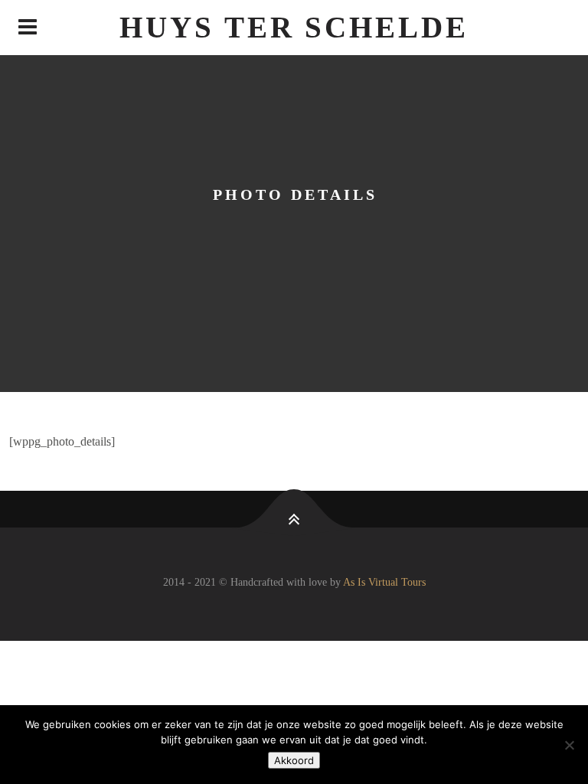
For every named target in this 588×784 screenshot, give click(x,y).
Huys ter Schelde (293, 27)
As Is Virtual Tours (384, 582)
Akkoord (294, 760)
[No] (569, 745)
